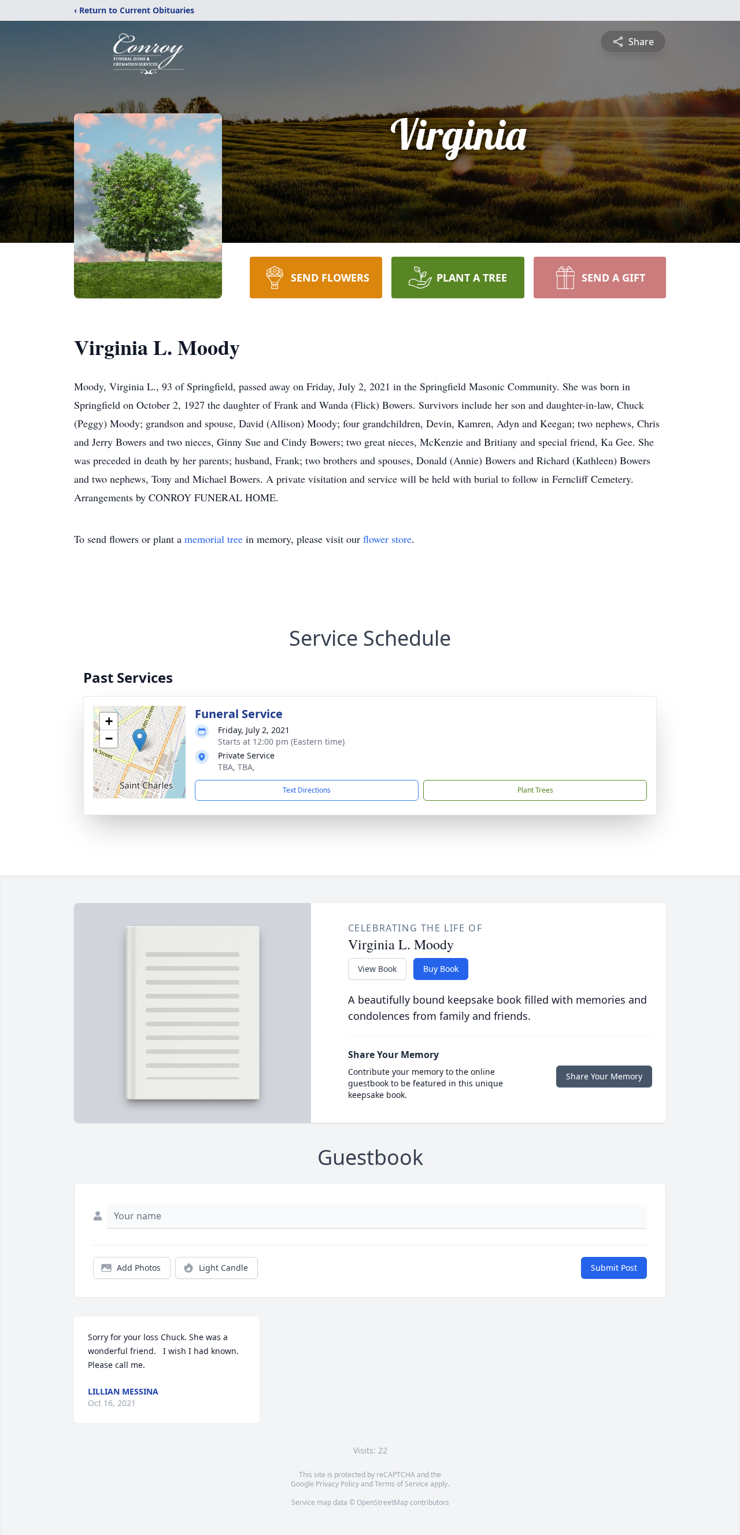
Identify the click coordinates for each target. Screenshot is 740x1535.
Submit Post (614, 1267)
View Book (377, 968)
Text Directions (307, 790)
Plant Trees (535, 790)
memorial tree (213, 539)
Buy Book (440, 968)
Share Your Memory (604, 1076)
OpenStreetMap (382, 1502)
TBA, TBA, (236, 766)
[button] (139, 740)
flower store (387, 539)
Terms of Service (401, 1484)
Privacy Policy (337, 1484)
